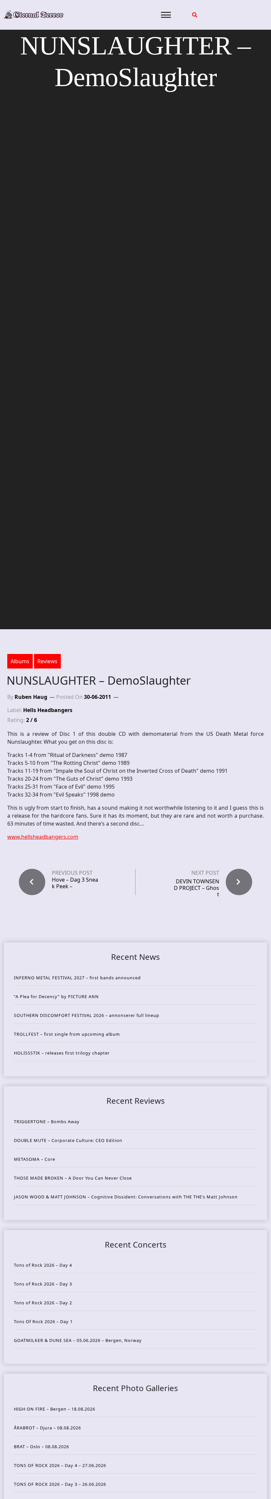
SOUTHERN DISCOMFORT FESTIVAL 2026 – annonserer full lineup (86, 1015)
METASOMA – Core (34, 1159)
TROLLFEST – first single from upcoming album (67, 1034)
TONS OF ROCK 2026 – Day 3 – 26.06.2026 (60, 1484)
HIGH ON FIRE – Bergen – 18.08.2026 (54, 1409)
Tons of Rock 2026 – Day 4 (43, 1265)
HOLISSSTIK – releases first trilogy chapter (62, 1053)
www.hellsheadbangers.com (42, 836)
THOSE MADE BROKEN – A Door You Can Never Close (73, 1178)
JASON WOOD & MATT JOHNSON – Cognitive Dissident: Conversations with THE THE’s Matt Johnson (126, 1197)
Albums (20, 661)
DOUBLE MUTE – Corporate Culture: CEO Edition (68, 1140)
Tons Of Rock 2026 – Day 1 (43, 1321)
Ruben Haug (31, 697)
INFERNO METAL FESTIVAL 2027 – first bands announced (77, 978)
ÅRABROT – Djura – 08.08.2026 (47, 1428)
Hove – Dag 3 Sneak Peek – (75, 883)
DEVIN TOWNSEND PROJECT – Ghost (196, 887)
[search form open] (194, 15)
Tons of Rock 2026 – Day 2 (43, 1303)
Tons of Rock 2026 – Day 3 (43, 1284)
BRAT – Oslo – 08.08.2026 (41, 1447)
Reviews (47, 661)
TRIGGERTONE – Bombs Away (47, 1121)
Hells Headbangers (47, 710)
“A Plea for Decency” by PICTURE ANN (56, 996)
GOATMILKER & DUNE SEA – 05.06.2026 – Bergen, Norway (78, 1340)
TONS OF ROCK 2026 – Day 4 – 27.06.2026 (60, 1465)
